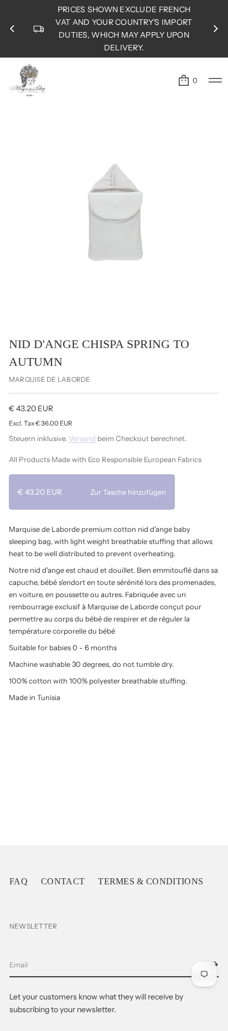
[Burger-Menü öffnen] (215, 80)
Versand (82, 438)
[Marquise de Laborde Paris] (27, 80)
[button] (187, 80)
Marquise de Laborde (50, 379)
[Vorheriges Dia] (12, 29)
